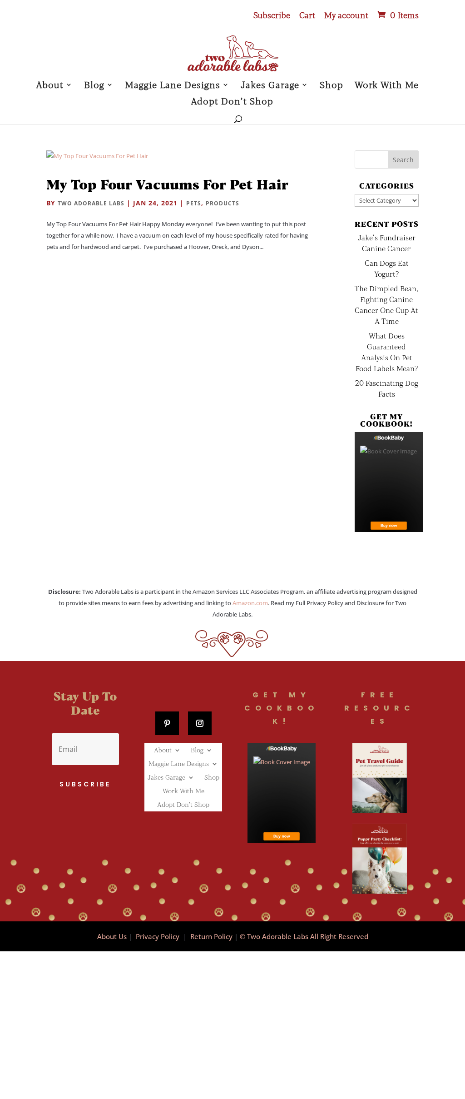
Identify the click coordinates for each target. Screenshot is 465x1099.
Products (222, 203)
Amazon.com (250, 603)
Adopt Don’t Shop (232, 102)
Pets (193, 203)
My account (346, 15)
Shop (331, 85)
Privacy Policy (157, 936)
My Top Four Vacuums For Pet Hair (167, 184)
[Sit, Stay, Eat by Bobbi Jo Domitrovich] (389, 482)
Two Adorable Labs (91, 203)
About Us (112, 936)
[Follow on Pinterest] (167, 723)
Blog (94, 85)
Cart (307, 15)
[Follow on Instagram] (200, 723)
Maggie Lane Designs (172, 85)
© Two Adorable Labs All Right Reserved (304, 936)
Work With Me (387, 85)
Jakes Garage (270, 85)
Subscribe (271, 15)
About (50, 85)
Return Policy (211, 936)
